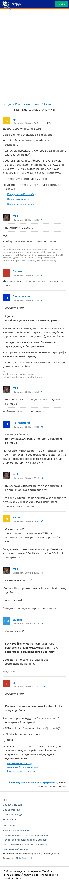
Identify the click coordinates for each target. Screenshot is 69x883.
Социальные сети (13, 804)
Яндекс (48, 104)
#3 (42, 300)
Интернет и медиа (13, 814)
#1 (42, 219)
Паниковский (21, 296)
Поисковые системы (27, 104)
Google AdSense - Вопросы (20, 763)
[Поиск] (51, 5)
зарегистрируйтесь (45, 782)
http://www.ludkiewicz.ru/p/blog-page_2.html (40, 254)
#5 (42, 426)
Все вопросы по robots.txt (22, 204)
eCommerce (9, 819)
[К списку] (10, 111)
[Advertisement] (34, 18)
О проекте (9, 825)
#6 (42, 478)
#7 (42, 521)
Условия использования (16, 830)
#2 (42, 275)
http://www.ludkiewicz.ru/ (42, 260)
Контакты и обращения (16, 849)
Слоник (17, 271)
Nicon (16, 517)
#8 (42, 572)
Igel (15, 682)
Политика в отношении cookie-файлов (25, 839)
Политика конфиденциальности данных (25, 835)
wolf (15, 216)
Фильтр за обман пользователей (23, 767)
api (14, 119)
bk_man (18, 619)
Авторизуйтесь (18, 782)
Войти (61, 4)
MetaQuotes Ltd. (25, 858)
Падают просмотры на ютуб (21, 771)
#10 (43, 686)
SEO (5, 800)
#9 (42, 623)
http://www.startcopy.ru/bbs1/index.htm (23, 377)
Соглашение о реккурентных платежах (25, 844)
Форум (7, 104)
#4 (42, 391)
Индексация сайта (18, 199)
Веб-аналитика (11, 809)
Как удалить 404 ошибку (21, 194)
